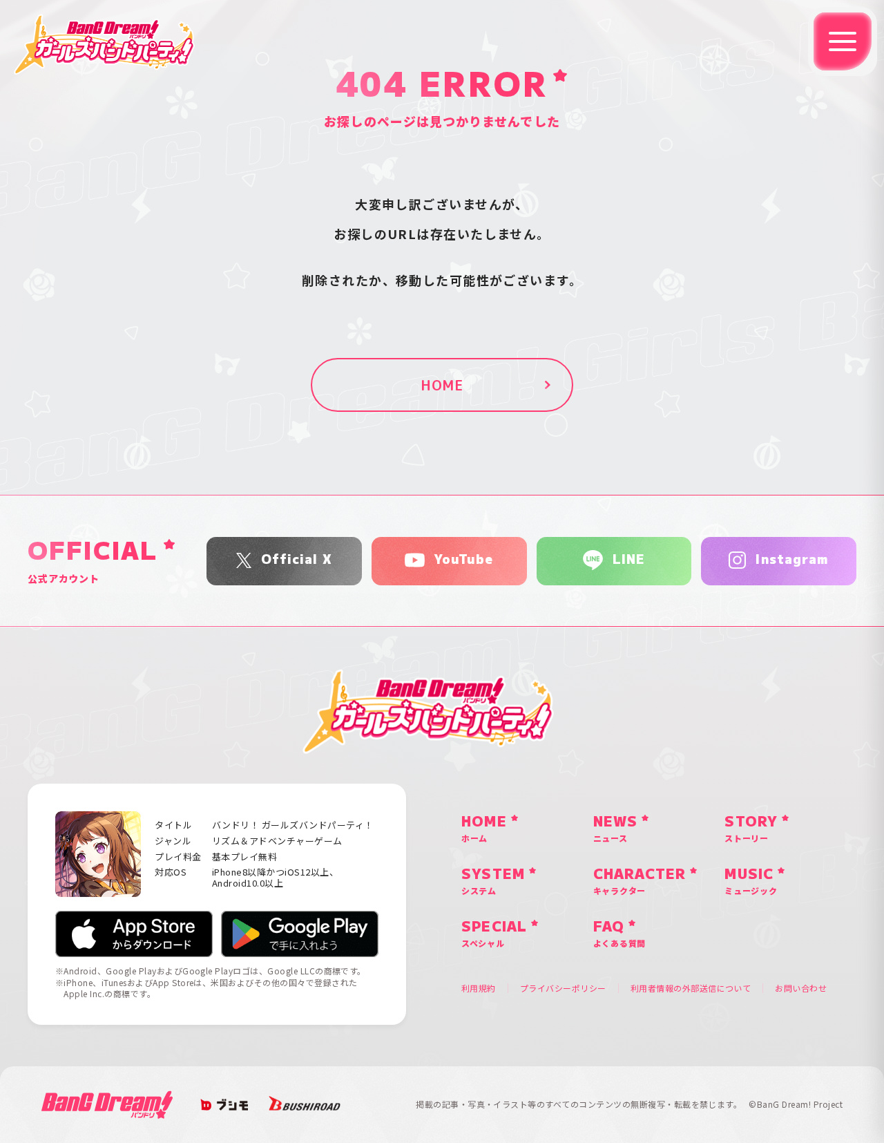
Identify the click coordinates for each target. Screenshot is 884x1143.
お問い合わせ (801, 988)
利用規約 (478, 988)
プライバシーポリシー (563, 988)
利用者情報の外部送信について (691, 988)
